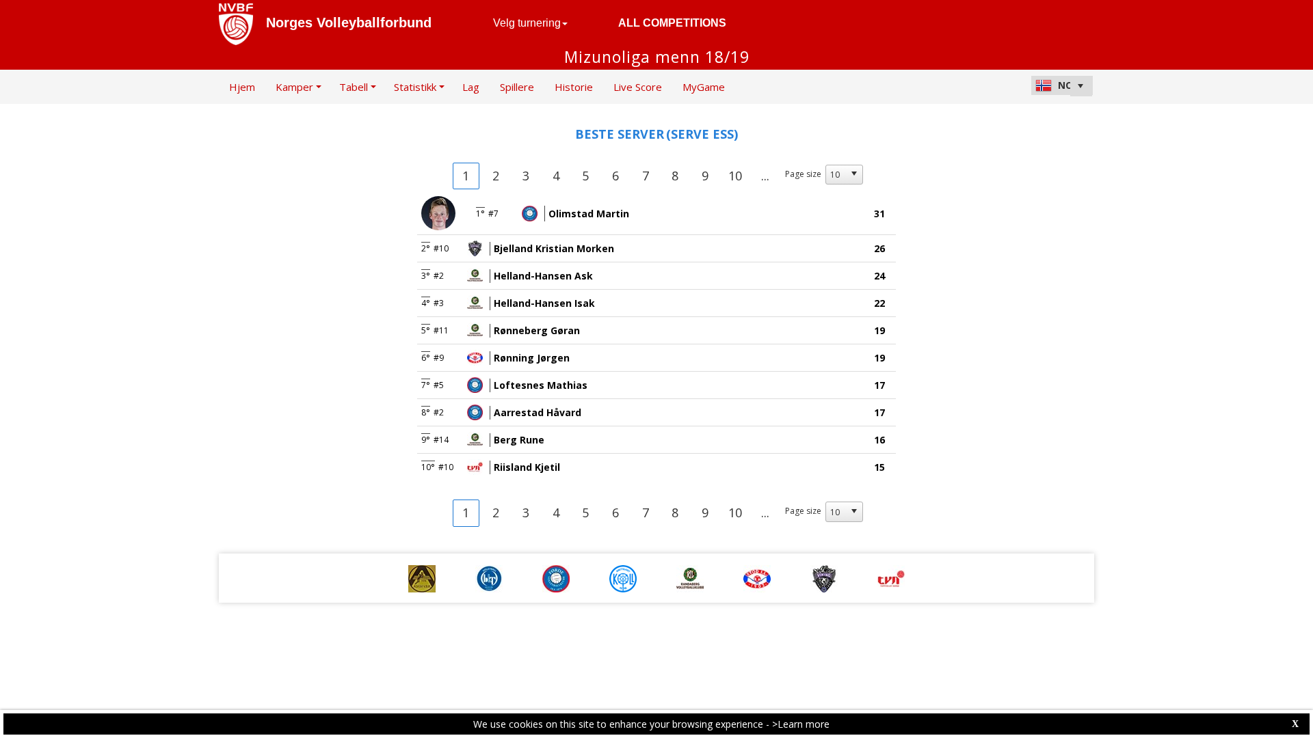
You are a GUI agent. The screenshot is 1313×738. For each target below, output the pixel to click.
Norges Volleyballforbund (349, 22)
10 (735, 175)
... (765, 175)
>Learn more (801, 724)
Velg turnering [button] (527, 23)
